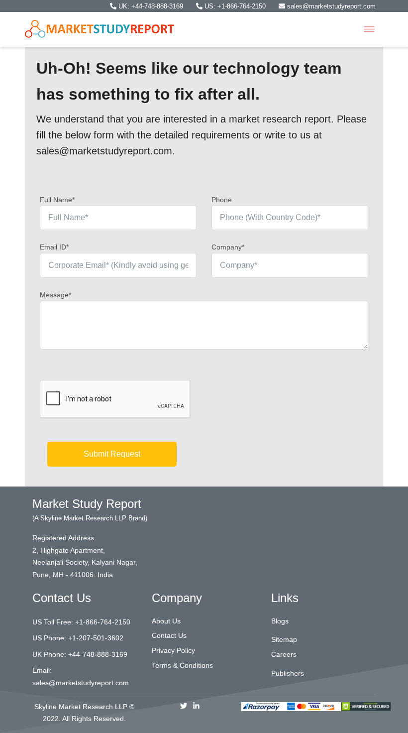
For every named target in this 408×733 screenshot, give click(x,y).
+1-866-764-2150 (102, 622)
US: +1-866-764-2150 (235, 6)
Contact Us (169, 635)
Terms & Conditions (182, 665)
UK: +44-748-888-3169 (150, 6)
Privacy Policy (173, 650)
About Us (166, 621)
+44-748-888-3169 (97, 654)
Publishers (287, 673)
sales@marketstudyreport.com (330, 6)
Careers (284, 654)
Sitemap (284, 639)
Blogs (280, 621)
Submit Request (112, 454)
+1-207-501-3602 (95, 638)
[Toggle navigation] (369, 29)
